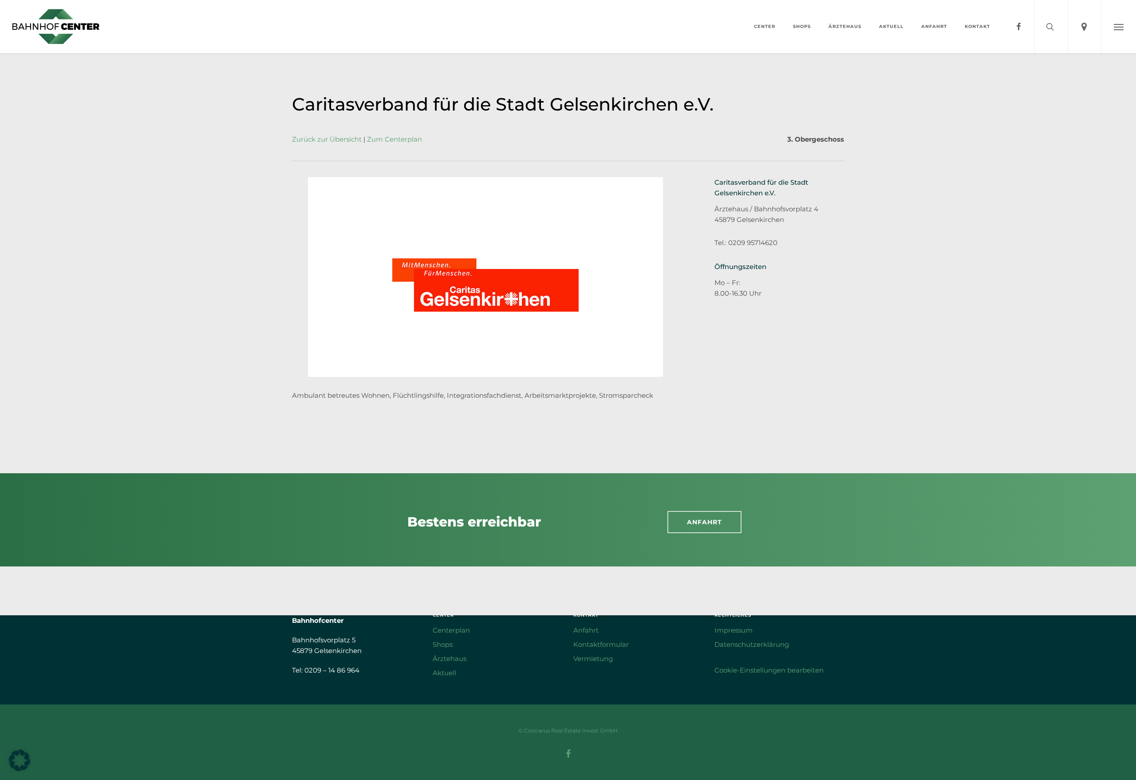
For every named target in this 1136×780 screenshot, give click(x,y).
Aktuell (444, 673)
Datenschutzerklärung (751, 644)
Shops (443, 644)
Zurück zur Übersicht (327, 139)
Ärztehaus (449, 658)
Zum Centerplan (394, 139)
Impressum (733, 630)
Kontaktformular (601, 644)
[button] (1118, 26)
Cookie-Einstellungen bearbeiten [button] (769, 670)
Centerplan (451, 630)
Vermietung (593, 658)
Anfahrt (586, 630)
